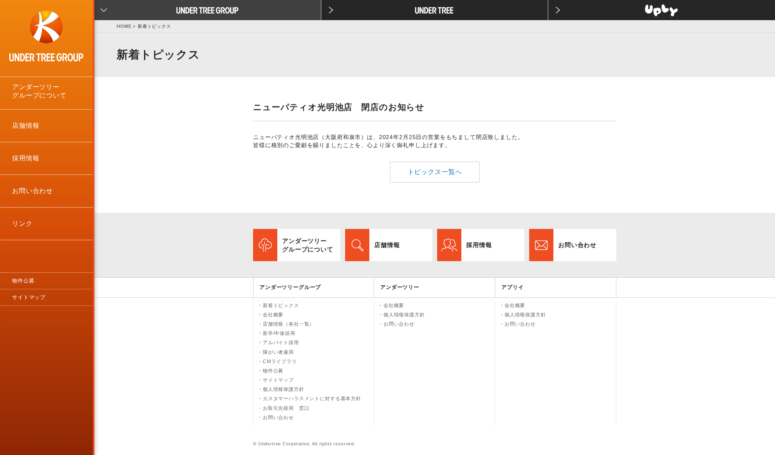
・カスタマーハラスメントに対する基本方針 (309, 398)
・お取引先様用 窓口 (283, 408)
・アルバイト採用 (278, 342)
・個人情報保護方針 (281, 389)
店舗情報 (25, 125)
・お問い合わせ (276, 417)
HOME (124, 26)
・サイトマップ (276, 380)
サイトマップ (29, 297)
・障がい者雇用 (276, 352)
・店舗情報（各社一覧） (286, 324)
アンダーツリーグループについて (39, 91)
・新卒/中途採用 (276, 333)
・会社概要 (270, 315)
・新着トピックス (278, 305)
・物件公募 (270, 371)
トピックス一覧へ (435, 171)
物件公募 (23, 281)
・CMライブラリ (277, 361)
